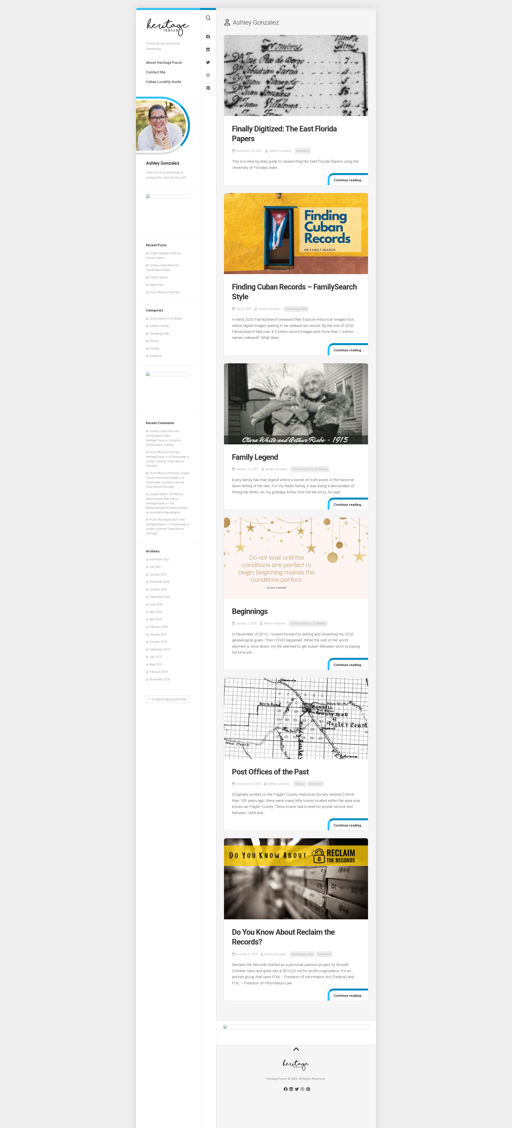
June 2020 (156, 604)
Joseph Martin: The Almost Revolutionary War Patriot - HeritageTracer (164, 499)
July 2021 (156, 566)
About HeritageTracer (164, 62)
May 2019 (156, 664)
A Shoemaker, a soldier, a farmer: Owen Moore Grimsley (167, 461)
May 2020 (156, 611)
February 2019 (159, 671)
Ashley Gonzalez (280, 151)
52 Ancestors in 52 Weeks (166, 318)
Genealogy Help (159, 333)
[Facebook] (208, 36)
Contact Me (155, 72)
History (154, 341)
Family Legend (159, 277)
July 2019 (156, 656)
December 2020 (159, 581)
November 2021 (160, 559)
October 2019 (158, 641)
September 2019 (160, 649)
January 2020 (158, 634)
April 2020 (156, 619)
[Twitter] (208, 62)
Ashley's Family (159, 326)
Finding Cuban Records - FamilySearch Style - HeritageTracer (163, 436)
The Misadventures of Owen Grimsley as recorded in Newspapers (167, 508)
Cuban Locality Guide (163, 82)
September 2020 (160, 596)
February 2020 (159, 626)
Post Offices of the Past (164, 292)
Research (156, 356)
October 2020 (158, 589)
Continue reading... (349, 180)
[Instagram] (208, 75)
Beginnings (157, 284)
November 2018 (160, 679)
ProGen (154, 348)
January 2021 (158, 574)
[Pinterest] (208, 88)
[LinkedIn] (208, 49)
